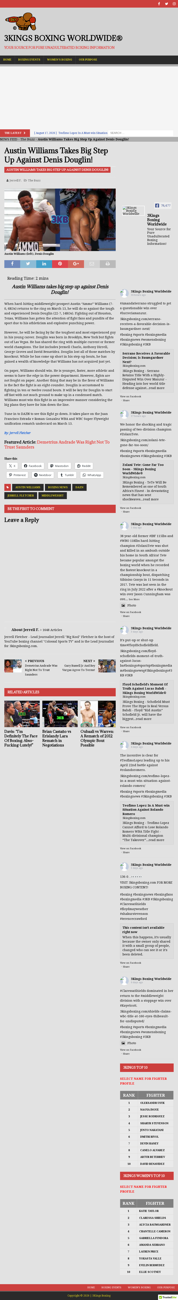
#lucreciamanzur (133, 313)
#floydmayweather (134, 909)
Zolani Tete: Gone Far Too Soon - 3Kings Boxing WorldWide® (143, 469)
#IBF (152, 536)
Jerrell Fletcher (21, 495)
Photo (131, 605)
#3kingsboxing (131, 344)
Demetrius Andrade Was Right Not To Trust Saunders (57, 444)
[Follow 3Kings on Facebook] (159, 4)
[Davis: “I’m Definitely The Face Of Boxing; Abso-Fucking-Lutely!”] (22, 714)
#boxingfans (163, 894)
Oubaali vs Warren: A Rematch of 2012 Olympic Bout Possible (97, 738)
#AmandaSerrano (133, 303)
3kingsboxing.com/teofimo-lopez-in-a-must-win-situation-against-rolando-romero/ (145, 780)
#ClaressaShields (133, 904)
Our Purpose (88, 59)
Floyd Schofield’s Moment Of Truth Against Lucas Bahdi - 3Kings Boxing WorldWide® (145, 689)
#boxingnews (130, 339)
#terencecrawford (133, 918)
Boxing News (58, 487)
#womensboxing (153, 339)
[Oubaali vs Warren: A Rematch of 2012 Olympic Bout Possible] (98, 714)
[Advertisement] (89, 96)
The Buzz (27, 139)
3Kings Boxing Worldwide (151, 291)
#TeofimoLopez (131, 760)
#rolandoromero (132, 770)
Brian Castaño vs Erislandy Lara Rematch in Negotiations (56, 738)
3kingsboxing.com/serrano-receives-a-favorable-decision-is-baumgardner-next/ (145, 323)
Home (7, 59)
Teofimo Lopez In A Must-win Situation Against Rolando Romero (146, 810)
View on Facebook (130, 396)
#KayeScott (128, 1005)
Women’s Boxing (59, 59)
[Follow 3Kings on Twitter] (166, 4)
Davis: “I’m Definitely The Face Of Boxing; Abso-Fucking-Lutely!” (21, 738)
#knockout (165, 589)
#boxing (126, 334)
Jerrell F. (16, 180)
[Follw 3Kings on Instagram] (174, 4)
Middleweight (53, 495)
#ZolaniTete (129, 434)
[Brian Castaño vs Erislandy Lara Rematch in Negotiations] (60, 714)
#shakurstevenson (134, 913)
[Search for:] (141, 133)
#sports (138, 334)
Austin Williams (27, 487)
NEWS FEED (8, 139)
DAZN (79, 487)
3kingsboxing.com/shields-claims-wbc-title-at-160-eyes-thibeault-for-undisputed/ (146, 1016)
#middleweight (152, 996)
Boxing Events (29, 59)
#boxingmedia (155, 334)
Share (126, 400)
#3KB (147, 344)
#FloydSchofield (139, 645)
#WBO (124, 540)
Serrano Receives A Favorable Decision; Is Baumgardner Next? (146, 358)
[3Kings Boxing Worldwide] (133, 211)
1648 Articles (52, 630)
